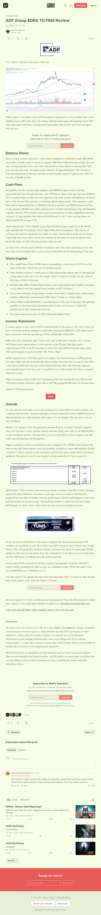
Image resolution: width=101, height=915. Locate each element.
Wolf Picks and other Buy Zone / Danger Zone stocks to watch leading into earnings (37, 811)
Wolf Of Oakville (18, 30)
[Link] (2, 153)
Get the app (63, 903)
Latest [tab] (14, 800)
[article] (50, 812)
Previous (15, 732)
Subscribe (80, 5)
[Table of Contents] (2, 457)
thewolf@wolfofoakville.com (75, 603)
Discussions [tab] (24, 800)
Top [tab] (8, 800)
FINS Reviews (12, 16)
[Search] (65, 5)
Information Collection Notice (50, 705)
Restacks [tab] (21, 750)
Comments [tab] (11, 750)
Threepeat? (10, 847)
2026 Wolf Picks (15, 826)
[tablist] (16, 750)
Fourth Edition (12, 829)
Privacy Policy (69, 705)
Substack (38, 910)
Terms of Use (62, 703)
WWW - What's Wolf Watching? (24, 806)
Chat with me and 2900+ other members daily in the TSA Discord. (40, 610)
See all (11, 860)
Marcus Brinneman (19, 773)
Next (87, 732)
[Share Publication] (70, 5)
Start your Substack (44, 903)
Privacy (45, 897)
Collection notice (63, 897)
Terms (52, 897)
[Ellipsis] (94, 773)
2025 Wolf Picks (15, 843)
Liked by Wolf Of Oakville (22, 776)
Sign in (93, 5)
